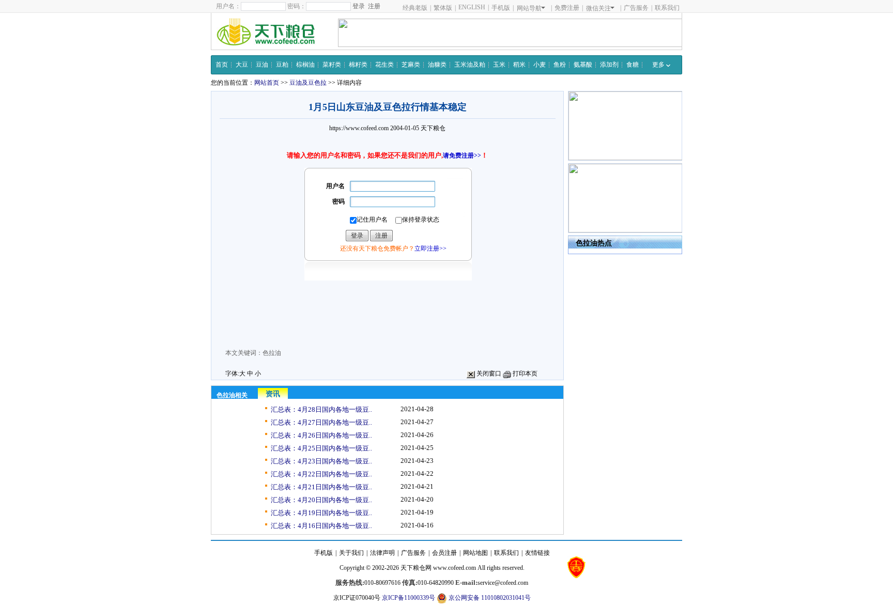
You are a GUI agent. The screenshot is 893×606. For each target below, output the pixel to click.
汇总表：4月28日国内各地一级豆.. (321, 409)
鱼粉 (559, 64)
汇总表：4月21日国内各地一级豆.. (321, 487)
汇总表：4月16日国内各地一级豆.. (321, 526)
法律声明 (382, 552)
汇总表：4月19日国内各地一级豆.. (321, 513)
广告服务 (636, 7)
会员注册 (444, 552)
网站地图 (475, 552)
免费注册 (567, 7)
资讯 (273, 394)
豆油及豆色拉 (308, 82)
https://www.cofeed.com (359, 128)
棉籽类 (358, 64)
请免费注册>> (462, 155)
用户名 (335, 186)
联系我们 (667, 7)
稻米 (519, 64)
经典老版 (415, 7)
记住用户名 (372, 219)
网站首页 (266, 82)
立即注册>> (430, 248)
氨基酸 (583, 64)
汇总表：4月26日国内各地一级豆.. (321, 435)
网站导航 (529, 8)
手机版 (500, 7)
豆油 (262, 64)
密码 (338, 201)
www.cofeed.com (454, 567)
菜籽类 (331, 64)
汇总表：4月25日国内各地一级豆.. (321, 448)
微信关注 (598, 8)
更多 (659, 64)
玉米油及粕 (469, 64)
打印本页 (524, 373)
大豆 (242, 64)
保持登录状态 (420, 219)
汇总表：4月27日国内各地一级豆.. (321, 422)
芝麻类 (411, 64)
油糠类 (437, 64)
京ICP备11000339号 (408, 597)
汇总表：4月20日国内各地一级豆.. (321, 500)
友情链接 (537, 552)
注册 (374, 6)
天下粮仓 (433, 128)
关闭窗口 (488, 373)
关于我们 (351, 552)
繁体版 (443, 7)
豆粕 (282, 64)
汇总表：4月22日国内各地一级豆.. (321, 474)
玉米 (499, 64)
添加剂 (609, 64)
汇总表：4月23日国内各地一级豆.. (321, 461)
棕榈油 (305, 64)
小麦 (539, 64)
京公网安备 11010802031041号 (489, 597)
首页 (221, 64)
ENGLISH (471, 7)
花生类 (384, 64)
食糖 (632, 64)
